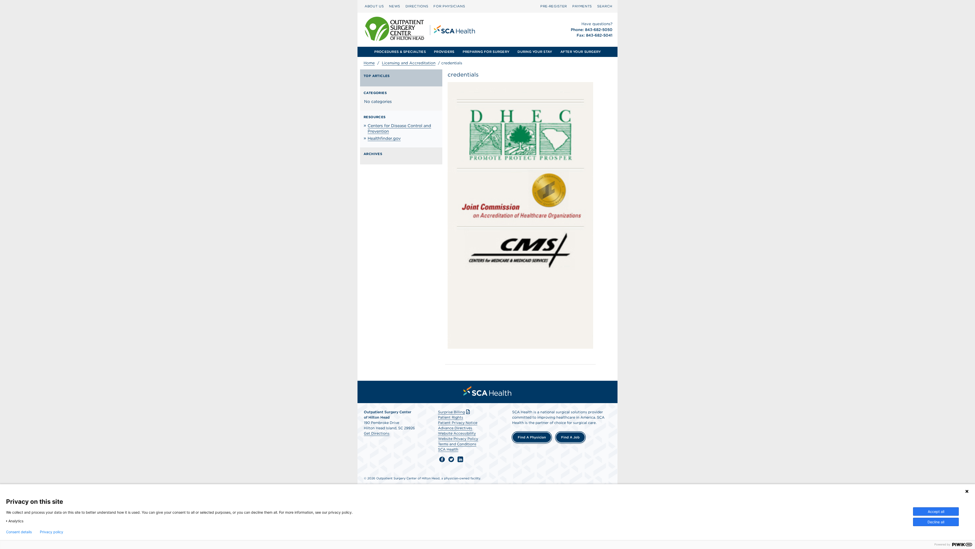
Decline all (936, 522)
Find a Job (570, 437)
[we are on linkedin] (460, 459)
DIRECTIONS (416, 6)
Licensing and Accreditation (408, 63)
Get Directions (376, 433)
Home (369, 63)
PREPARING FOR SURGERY (486, 52)
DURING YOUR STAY (534, 52)
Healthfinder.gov (384, 138)
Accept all (936, 511)
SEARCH (604, 6)
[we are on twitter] (451, 459)
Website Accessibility (457, 433)
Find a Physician (532, 437)
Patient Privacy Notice (457, 423)
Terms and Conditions (457, 444)
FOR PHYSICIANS (449, 6)
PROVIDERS (444, 52)
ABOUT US (374, 6)
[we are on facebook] (442, 459)
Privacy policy (51, 532)
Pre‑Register (553, 6)
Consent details (19, 532)
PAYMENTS (582, 6)
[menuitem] (374, 6)
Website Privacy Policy (458, 439)
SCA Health (448, 449)
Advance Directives (455, 428)
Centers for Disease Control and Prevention (399, 128)
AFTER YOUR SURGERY (580, 52)
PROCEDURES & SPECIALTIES (400, 52)
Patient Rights (450, 417)
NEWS (394, 6)
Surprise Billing (451, 412)
